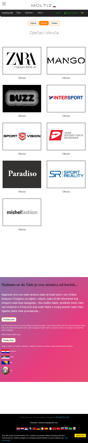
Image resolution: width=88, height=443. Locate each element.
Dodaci (55, 23)
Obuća (44, 23)
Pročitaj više (8, 319)
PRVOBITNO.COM (62, 417)
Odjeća (33, 23)
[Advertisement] (44, 261)
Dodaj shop (8, 340)
